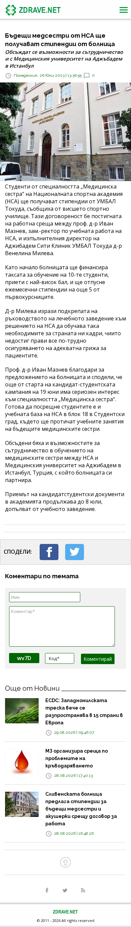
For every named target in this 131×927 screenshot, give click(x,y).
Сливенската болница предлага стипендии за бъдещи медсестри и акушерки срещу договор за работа (81, 808)
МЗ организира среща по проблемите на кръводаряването (76, 758)
